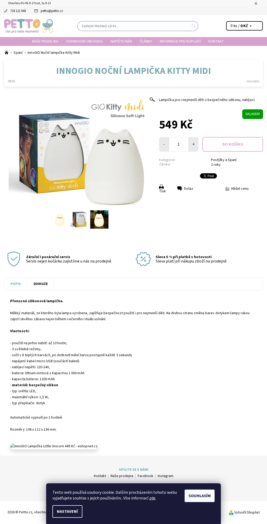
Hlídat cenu (239, 188)
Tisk (162, 191)
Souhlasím (200, 496)
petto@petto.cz (52, 11)
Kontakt (216, 41)
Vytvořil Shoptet (247, 512)
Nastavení (67, 511)
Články (146, 41)
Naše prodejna (45, 41)
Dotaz (188, 188)
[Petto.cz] (28, 26)
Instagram (165, 476)
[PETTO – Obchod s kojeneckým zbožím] (7, 52)
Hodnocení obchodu (84, 41)
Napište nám (121, 41)
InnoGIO (253, 81)
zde (152, 498)
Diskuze (41, 284)
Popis (15, 284)
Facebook (145, 476)
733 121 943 (18, 11)
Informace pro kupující (180, 41)
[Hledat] (194, 26)
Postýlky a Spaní (223, 160)
